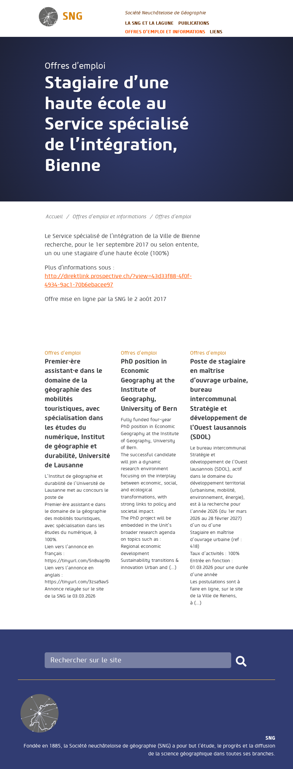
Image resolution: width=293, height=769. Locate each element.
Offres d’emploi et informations (165, 32)
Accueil (54, 216)
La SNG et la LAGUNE (149, 23)
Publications (193, 23)
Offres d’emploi (75, 66)
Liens (216, 32)
